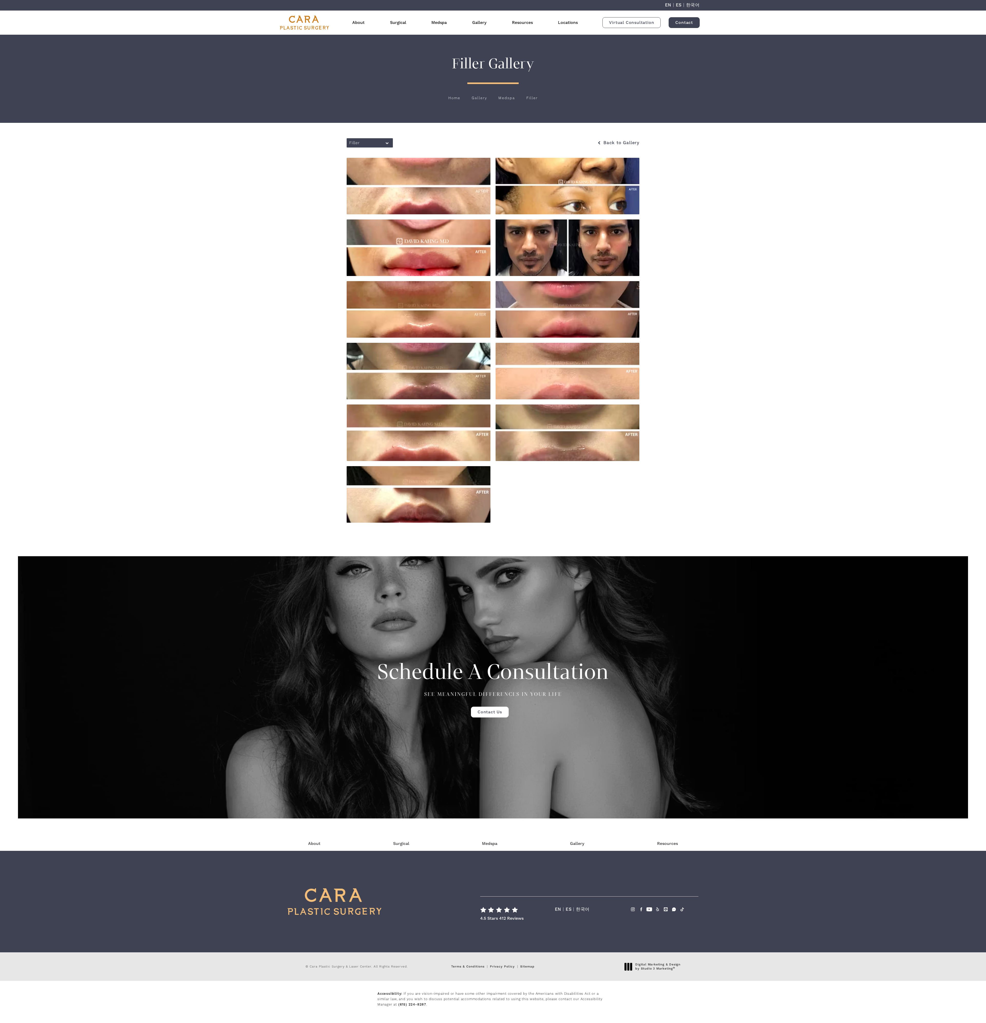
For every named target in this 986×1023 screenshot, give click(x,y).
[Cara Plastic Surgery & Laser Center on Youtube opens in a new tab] (649, 910)
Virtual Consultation (631, 22)
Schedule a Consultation (493, 677)
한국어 (693, 5)
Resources (522, 22)
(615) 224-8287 (412, 1004)
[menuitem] (632, 914)
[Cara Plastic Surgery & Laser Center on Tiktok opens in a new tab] (682, 910)
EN (668, 5)
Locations (568, 22)
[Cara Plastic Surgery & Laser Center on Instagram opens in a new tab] (632, 910)
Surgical (398, 22)
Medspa (439, 22)
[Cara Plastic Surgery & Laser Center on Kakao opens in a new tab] (665, 910)
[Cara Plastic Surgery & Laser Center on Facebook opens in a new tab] (641, 910)
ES (679, 5)
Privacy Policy (502, 967)
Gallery (479, 22)
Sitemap (527, 967)
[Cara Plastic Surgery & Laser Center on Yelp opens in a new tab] (657, 910)
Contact (684, 22)
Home (454, 98)
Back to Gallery (620, 143)
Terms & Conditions (468, 967)
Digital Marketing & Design (657, 967)
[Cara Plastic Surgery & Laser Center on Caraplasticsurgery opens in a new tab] (673, 910)
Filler (532, 98)
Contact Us (490, 712)
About (358, 22)
